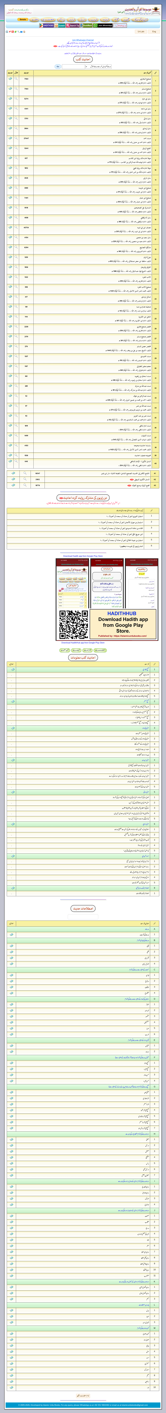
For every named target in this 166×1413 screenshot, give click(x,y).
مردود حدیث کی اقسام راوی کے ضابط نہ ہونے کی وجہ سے (133, 1210)
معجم (148, 1376)
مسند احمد (147, 138)
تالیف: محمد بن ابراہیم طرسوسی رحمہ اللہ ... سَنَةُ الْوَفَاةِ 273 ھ (130, 410)
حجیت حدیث (76, 650)
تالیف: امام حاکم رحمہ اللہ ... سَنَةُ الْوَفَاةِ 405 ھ (134, 212)
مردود (147, 1052)
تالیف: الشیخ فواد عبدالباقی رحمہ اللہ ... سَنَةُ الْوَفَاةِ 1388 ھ (131, 271)
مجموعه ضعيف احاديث (143, 455)
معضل (147, 1152)
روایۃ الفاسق (145, 1193)
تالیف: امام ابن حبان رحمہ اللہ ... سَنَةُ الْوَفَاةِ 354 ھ (133, 202)
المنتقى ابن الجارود (145, 317)
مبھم (147, 1299)
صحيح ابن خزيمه (145, 188)
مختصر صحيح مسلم (144, 337)
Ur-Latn (141, 32)
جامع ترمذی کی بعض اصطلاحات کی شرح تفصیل (136, 835)
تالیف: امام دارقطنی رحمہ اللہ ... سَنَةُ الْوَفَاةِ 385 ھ (134, 222)
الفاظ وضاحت (91, 53)
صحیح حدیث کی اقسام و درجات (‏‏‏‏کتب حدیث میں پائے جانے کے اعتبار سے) (129, 1087)
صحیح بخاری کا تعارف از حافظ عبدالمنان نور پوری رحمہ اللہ (134, 696)
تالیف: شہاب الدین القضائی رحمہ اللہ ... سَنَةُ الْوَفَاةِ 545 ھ (131, 440)
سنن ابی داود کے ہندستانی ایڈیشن (140, 739)
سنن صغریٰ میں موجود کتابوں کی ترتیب (139, 803)
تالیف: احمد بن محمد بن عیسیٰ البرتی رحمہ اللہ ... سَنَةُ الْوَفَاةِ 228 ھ (128, 400)
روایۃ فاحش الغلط (144, 1264)
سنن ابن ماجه (146, 109)
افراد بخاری (146, 1098)
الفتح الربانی (146, 148)
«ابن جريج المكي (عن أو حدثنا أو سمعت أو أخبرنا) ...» (124, 534)
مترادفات (67, 53)
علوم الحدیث (87, 650)
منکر (148, 1246)
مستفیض (146, 1023)
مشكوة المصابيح (145, 247)
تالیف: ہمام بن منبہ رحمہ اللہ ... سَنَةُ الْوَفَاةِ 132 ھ (134, 311)
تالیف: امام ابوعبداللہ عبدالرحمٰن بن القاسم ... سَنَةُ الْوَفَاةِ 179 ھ (129, 162)
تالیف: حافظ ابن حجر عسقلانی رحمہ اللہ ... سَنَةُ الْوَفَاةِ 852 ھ (129, 261)
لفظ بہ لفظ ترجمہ (75, 53)
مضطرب (146, 1276)
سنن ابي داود (146, 99)
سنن (147, 1352)
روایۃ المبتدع (145, 1187)
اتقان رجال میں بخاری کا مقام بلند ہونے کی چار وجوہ (135, 680)
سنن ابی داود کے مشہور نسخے (141, 744)
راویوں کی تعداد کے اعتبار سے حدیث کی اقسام (137, 999)
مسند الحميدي (146, 356)
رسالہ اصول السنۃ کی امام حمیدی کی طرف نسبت (136, 867)
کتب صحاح (146, 1334)
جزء (148, 1388)
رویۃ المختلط (146, 1270)
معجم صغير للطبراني (144, 366)
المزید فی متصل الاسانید (143, 1234)
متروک (147, 1199)
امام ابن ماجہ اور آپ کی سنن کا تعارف (139, 771)
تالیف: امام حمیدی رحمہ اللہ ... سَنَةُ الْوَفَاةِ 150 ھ (134, 360)
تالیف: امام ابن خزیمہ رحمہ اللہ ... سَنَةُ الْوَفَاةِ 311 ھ (133, 192)
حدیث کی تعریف (144, 935)
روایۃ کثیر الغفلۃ (145, 1258)
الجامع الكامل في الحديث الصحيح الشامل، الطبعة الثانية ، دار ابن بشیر (125, 473)
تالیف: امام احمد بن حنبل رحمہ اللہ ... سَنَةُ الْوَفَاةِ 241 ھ (132, 142)
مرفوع (147, 981)
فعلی (148, 952)
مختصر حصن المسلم (144, 346)
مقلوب (147, 1222)
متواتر (147, 1005)
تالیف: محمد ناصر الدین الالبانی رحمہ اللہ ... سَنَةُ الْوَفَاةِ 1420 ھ (129, 291)
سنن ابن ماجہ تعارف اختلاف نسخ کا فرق (138, 765)
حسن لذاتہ (146, 1075)
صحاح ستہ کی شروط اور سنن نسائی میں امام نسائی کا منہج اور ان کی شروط (131, 797)
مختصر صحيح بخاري (144, 327)
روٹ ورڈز (98, 53)
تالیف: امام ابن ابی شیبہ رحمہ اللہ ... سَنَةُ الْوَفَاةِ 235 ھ (132, 231)
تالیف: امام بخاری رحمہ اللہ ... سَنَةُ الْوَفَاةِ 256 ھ (134, 83)
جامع (147, 1346)
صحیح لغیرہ (146, 1069)
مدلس (147, 1164)
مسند (147, 1358)
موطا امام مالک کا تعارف (142, 893)
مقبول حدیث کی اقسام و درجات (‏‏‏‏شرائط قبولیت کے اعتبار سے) (132, 1057)
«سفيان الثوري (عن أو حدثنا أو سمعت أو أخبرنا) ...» (125, 516)
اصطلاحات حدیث (100, 650)
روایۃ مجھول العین (144, 1287)
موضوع (147, 1205)
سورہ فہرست (82, 53)
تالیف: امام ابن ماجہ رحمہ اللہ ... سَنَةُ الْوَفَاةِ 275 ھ (133, 112)
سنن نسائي (147, 118)
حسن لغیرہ (146, 1081)
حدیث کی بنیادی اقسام (143, 940)
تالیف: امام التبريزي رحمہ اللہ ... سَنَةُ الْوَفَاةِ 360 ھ (134, 251)
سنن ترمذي (147, 128)
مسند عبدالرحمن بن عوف (142, 396)
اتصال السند (146, 1323)
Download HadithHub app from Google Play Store (83, 643)
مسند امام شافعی (145, 426)
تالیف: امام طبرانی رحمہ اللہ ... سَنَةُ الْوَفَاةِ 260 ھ (134, 370)
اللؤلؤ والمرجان (146, 267)
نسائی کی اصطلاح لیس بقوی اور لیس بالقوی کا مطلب (135, 808)
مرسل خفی (146, 1170)
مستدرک (146, 1370)
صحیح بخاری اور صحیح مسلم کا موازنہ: (140, 723)
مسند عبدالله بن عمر (143, 406)
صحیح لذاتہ (146, 1063)
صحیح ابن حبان (145, 198)
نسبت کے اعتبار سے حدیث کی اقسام (139, 970)
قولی (148, 946)
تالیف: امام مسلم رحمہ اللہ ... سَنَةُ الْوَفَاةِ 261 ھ (135, 93)
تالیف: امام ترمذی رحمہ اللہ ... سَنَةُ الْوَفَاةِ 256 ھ (134, 132)
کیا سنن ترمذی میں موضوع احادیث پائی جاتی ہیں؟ (136, 851)
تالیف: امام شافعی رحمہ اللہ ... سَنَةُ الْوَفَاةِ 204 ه (135, 430)
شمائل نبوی (145, 964)
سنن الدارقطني (146, 218)
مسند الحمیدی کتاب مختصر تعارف (140, 883)
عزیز (148, 1028)
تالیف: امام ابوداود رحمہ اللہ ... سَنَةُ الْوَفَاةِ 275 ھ (134, 103)
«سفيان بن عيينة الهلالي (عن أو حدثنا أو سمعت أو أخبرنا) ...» (121, 540)
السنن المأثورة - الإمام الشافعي (140, 461)
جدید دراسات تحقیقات (143, 755)
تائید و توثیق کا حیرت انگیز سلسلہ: (140, 707)
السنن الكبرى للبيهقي (141, 479)
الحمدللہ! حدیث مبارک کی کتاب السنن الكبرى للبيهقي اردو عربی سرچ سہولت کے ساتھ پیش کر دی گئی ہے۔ (85, 46)
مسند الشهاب (146, 436)
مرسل (147, 1146)
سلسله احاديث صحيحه (142, 445)
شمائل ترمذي (146, 297)
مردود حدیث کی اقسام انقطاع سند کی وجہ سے (137, 1134)
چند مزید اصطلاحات (144, 1305)
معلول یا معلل (145, 1175)
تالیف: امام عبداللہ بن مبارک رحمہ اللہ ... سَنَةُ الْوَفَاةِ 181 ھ (131, 390)
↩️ (7, 31)
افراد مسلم (146, 1104)
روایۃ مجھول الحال (144, 1293)
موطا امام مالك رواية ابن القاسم (140, 158)
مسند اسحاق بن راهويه (143, 376)
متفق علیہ (146, 1092)
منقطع (147, 1158)
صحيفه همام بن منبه (143, 307)
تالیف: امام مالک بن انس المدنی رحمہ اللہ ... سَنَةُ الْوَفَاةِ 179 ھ (130, 172)
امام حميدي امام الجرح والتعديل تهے (139, 872)
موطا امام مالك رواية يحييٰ (142, 168)
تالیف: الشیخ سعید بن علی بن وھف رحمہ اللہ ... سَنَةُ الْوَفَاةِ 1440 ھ (128, 350)
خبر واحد (147, 1011)
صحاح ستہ (146, 1340)
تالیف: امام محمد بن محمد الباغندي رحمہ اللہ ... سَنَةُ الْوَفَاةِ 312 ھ (129, 420)
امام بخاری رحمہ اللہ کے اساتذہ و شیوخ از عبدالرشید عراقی (134, 691)
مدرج (147, 1228)
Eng (154, 32)
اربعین (147, 1382)
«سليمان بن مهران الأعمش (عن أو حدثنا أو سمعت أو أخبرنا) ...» (120, 522)
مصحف (147, 1216)
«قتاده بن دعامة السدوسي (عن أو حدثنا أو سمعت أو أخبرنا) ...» (121, 528)
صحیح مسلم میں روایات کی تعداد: (140, 712)
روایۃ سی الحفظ (145, 1252)
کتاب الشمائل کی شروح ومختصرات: (139, 840)
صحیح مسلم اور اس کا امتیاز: (142, 717)
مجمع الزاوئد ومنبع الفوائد (140, 485)
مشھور (147, 1016)
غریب (147, 1035)
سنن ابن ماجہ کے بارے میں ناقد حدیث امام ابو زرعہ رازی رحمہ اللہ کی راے (129, 776)
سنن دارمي (147, 178)
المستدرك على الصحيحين (142, 208)
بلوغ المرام (147, 257)
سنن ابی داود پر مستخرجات (142, 733)
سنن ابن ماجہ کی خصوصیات (142, 787)
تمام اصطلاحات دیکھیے (83, 1396)
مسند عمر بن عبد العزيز (142, 416)
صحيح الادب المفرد (144, 287)
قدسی (147, 975)
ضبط (148, 1316)
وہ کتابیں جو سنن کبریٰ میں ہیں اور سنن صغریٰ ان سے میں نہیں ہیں (131, 813)
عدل (147, 1311)
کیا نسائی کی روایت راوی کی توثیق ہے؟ (138, 819)
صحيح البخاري (145, 79)
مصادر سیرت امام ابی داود (142, 749)
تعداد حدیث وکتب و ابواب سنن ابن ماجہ (138, 781)
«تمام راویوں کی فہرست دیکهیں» (131, 546)
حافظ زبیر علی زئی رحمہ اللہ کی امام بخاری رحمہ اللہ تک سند (134, 685)
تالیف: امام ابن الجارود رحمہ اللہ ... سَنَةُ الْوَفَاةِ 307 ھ (133, 321)
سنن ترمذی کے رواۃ (143, 845)
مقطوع (147, 993)
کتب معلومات (65, 650)
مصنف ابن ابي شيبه (144, 227)
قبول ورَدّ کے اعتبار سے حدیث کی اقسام (138, 1040)
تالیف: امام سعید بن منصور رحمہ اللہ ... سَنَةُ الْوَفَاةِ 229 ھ (131, 241)
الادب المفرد (147, 277)
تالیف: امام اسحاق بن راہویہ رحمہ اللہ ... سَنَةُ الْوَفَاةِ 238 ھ (131, 380)
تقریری (147, 958)
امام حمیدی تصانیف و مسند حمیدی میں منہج (138, 861)
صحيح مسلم (146, 89)
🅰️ (12, 31)
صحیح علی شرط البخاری (143, 1116)
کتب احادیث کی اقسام (143, 1328)
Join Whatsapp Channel (83, 40)
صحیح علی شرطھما (145, 1110)
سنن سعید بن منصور (143, 237)
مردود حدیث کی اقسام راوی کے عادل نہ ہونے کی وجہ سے (133, 1181)
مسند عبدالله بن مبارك (143, 386)
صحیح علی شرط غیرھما (143, 1128)
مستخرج (147, 1364)
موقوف (147, 987)
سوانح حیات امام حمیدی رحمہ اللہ (140, 877)
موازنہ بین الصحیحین (144, 675)
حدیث (147, 929)
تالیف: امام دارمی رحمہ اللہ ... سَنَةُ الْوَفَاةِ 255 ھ (134, 182)
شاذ (148, 1240)
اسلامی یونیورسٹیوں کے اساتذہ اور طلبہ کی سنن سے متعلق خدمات (131, 829)
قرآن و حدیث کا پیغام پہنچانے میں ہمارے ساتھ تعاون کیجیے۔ (83, 43)
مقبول (147, 1046)
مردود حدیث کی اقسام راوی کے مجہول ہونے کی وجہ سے (134, 1282)
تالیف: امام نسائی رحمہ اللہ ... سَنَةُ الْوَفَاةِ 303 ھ (135, 122)
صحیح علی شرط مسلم (144, 1122)
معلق (147, 1140)
